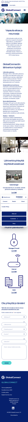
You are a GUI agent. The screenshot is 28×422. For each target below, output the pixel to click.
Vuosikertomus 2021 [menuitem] (6, 390)
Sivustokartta (14, 415)
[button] (25, 10)
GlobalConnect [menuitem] (9, 382)
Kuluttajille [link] (12, 5)
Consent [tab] (5, 201)
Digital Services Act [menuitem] (6, 394)
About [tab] (23, 201)
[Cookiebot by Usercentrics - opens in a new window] (16, 197)
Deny (14, 223)
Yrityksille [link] (4, 5)
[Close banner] (25, 197)
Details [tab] (14, 201)
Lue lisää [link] (14, 192)
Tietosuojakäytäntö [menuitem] (6, 387)
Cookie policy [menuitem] (5, 392)
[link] (11, 377)
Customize (13, 218)
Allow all (14, 213)
